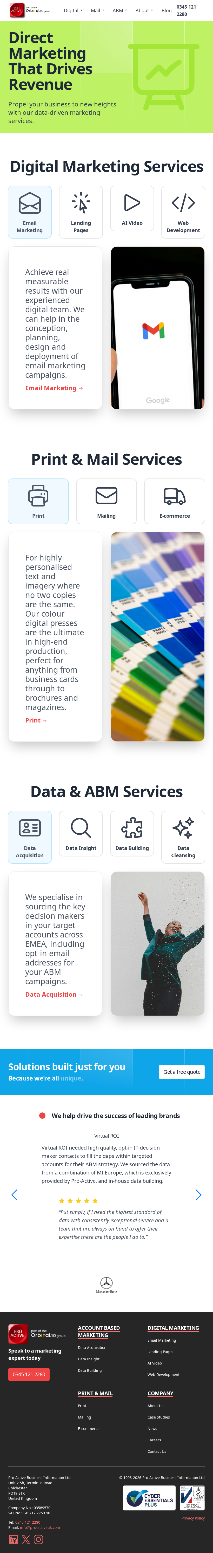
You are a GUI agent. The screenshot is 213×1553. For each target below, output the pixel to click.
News (152, 1428)
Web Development (163, 1374)
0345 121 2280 (29, 1374)
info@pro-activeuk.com (40, 1527)
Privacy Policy (193, 1518)
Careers (154, 1439)
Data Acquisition (92, 1347)
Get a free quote (181, 1071)
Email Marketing (162, 1340)
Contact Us (157, 1451)
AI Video (155, 1363)
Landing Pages (160, 1351)
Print (82, 1405)
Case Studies (159, 1417)
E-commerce (88, 1428)
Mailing (84, 1417)
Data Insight (88, 1358)
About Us (155, 1405)
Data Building (90, 1370)
